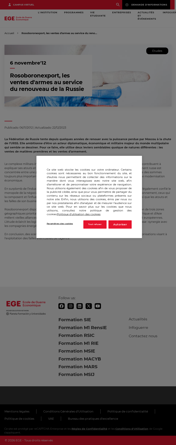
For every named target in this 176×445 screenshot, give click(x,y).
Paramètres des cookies (60, 223)
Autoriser (120, 224)
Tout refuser (95, 224)
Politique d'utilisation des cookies (79, 214)
